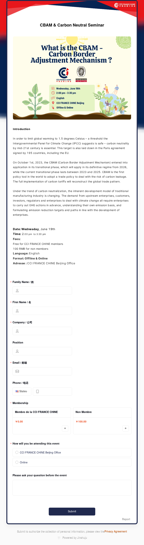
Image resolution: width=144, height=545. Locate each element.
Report (126, 519)
